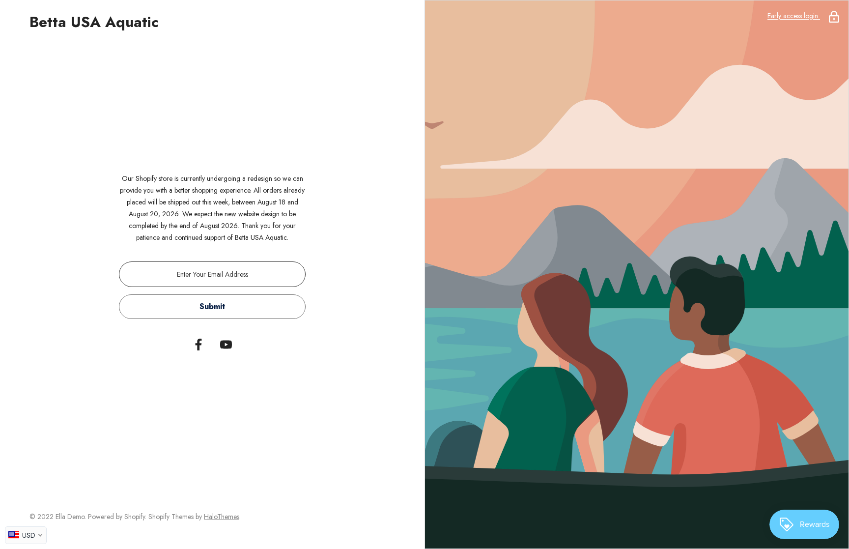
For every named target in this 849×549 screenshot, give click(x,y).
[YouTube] (226, 344)
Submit (212, 306)
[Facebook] (198, 344)
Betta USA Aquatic (94, 22)
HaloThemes (221, 516)
